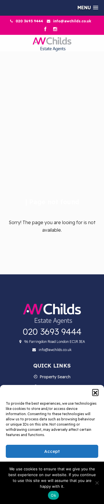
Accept (52, 451)
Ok (53, 495)
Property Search (55, 376)
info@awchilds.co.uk (72, 21)
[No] (97, 483)
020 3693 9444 (29, 21)
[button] (95, 392)
